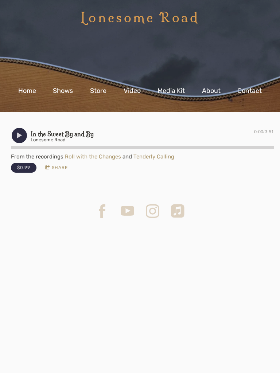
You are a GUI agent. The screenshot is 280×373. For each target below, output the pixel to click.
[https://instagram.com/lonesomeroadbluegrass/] (152, 211)
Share (60, 167)
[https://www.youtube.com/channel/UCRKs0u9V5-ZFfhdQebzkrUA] (127, 211)
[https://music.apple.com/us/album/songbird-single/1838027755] (177, 211)
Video (132, 91)
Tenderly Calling (153, 156)
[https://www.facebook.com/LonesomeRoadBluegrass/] (102, 211)
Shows (63, 91)
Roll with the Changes (93, 156)
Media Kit (171, 91)
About (211, 91)
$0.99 (23, 167)
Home (27, 91)
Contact (249, 91)
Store (98, 91)
